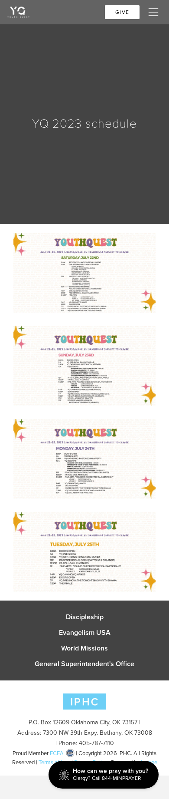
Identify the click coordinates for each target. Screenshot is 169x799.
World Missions (84, 648)
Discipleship (85, 617)
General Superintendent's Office (84, 663)
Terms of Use (54, 762)
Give (122, 12)
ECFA (57, 753)
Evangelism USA (84, 632)
